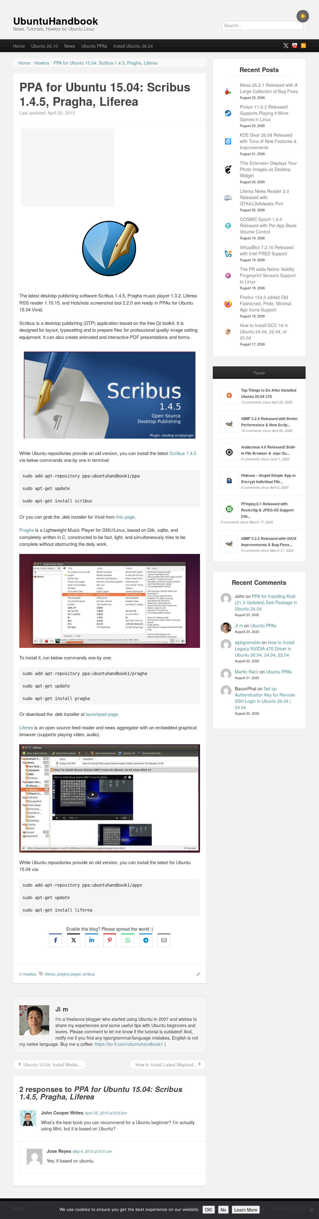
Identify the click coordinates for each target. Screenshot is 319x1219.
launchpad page (102, 714)
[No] (311, 1210)
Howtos (29, 974)
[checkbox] (303, 16)
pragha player (69, 974)
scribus (89, 974)
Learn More (245, 1210)
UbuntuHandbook (55, 20)
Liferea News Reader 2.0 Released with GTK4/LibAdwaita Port (264, 197)
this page (125, 516)
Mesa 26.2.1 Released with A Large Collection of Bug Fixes (269, 88)
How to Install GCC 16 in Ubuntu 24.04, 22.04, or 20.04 (264, 331)
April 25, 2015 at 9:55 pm (106, 1112)
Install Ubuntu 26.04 (133, 46)
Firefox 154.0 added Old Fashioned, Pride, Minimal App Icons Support (265, 303)
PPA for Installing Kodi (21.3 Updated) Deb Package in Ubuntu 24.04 (266, 602)
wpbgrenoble (247, 642)
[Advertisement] (67, 168)
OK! (208, 1210)
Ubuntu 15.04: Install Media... (51, 1064)
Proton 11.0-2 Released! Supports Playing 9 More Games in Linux (264, 113)
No (223, 1210)
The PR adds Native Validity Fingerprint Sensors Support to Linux (268, 275)
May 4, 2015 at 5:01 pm (92, 1151)
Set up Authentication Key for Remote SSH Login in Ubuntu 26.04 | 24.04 (265, 697)
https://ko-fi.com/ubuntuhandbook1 (129, 1044)
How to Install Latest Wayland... (165, 1064)
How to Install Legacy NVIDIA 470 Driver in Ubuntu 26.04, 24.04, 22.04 (264, 648)
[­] (159, 3)
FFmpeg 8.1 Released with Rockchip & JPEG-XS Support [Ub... (267, 510)
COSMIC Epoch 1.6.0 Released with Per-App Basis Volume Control (268, 225)
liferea (50, 974)
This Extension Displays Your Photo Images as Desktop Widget (268, 169)
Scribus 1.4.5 (182, 453)
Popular (259, 372)
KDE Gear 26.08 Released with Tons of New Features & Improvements (268, 141)
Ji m (239, 625)
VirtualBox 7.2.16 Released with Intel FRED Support (266, 250)
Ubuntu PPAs (94, 46)
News (69, 46)
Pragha (26, 529)
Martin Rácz (247, 671)
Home (19, 46)
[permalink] (196, 974)
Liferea (26, 727)
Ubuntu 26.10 (44, 46)
